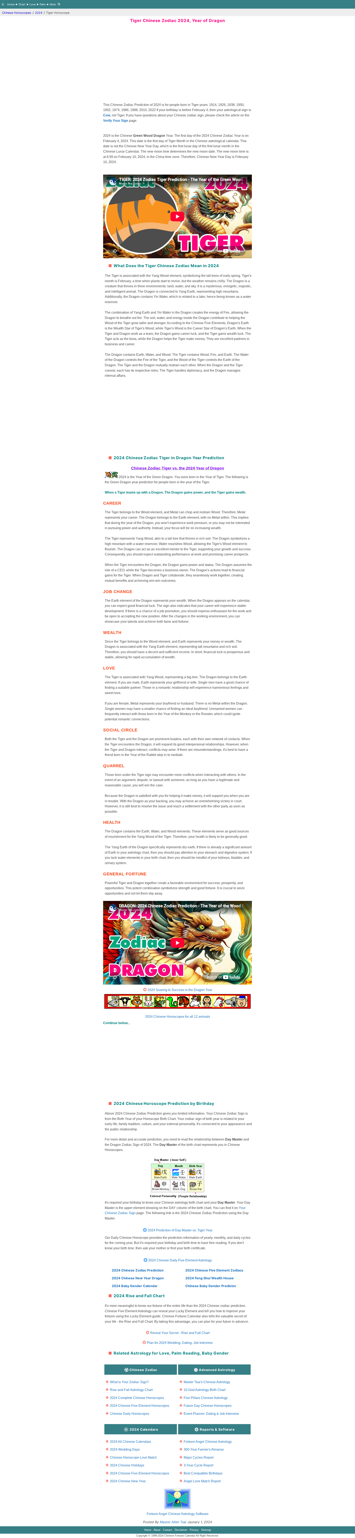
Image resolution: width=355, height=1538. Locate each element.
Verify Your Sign (115, 120)
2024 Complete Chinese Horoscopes (137, 1398)
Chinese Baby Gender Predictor (210, 1286)
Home (10, 4)
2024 (38, 12)
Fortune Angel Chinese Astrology (208, 1441)
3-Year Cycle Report (198, 1465)
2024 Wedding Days (125, 1449)
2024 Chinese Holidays (127, 1465)
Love (33, 4)
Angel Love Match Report (202, 1481)
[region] (177, 65)
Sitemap (206, 1529)
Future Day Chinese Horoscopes (208, 1405)
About (156, 1529)
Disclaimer (181, 1529)
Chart (21, 4)
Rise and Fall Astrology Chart (131, 1390)
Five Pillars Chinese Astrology (206, 1398)
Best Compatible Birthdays (203, 1473)
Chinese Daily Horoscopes (129, 1413)
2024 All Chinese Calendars (130, 1441)
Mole (53, 4)
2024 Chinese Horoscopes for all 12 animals (177, 1016)
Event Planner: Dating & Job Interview (211, 1413)
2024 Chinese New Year (128, 1481)
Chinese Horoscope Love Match (133, 1457)
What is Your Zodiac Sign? (129, 1382)
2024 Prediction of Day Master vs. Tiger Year (180, 1230)
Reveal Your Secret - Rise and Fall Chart (180, 1333)
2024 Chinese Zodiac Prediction (138, 1270)
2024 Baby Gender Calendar (135, 1286)
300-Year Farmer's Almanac (204, 1449)
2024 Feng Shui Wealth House (209, 1278)
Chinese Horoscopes (16, 12)
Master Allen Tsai (173, 1522)
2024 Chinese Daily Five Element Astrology (180, 1260)
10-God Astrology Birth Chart (204, 1390)
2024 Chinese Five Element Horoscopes (139, 1405)
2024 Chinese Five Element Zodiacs (214, 1270)
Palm (43, 4)
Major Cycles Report (198, 1457)
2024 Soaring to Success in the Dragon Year (180, 990)
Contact (167, 1529)
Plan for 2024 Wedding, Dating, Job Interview (180, 1342)
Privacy (194, 1529)
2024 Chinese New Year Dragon (138, 1278)
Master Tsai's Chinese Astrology (207, 1382)
